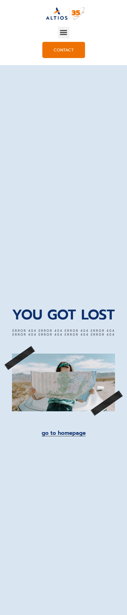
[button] (63, 32)
